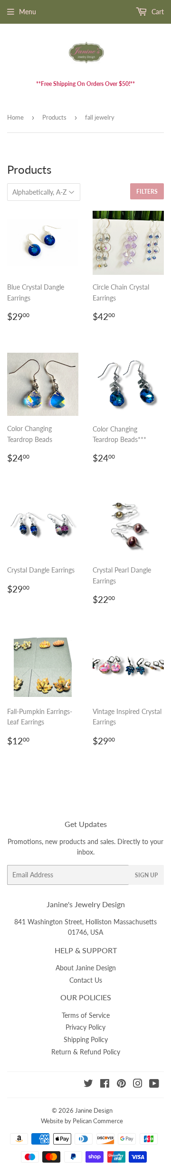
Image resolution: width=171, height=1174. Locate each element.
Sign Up (146, 875)
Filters (147, 191)
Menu (27, 12)
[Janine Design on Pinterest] (121, 1084)
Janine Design (94, 1110)
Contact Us (85, 980)
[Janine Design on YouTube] (154, 1084)
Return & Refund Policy (85, 1052)
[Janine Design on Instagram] (137, 1084)
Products (54, 117)
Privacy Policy (85, 1027)
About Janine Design (86, 968)
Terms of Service (86, 1015)
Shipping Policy (86, 1039)
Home (15, 117)
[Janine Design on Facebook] (105, 1084)
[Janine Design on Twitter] (88, 1084)
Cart (157, 12)
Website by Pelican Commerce (82, 1121)
